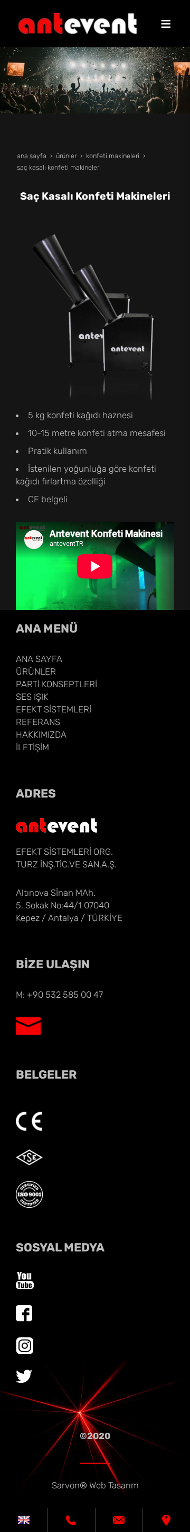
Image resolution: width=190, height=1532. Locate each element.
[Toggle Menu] (165, 24)
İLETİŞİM (32, 747)
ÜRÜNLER (36, 671)
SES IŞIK (32, 696)
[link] (23, 1519)
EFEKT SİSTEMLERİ (53, 709)
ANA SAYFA (39, 659)
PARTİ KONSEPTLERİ (56, 684)
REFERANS (38, 722)
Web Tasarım (114, 1485)
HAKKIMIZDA (41, 734)
